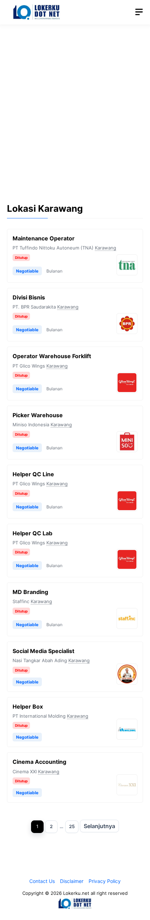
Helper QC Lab (32, 533)
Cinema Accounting (39, 761)
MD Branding (30, 591)
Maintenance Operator (44, 238)
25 (71, 826)
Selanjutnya (99, 826)
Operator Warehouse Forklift (52, 356)
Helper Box (28, 706)
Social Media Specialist (43, 650)
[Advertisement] (75, 108)
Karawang (105, 248)
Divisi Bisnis (29, 297)
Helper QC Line (33, 474)
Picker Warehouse (38, 415)
